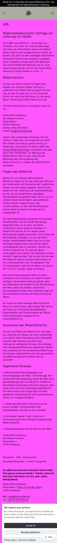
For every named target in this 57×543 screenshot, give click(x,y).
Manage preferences (30, 532)
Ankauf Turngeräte (36, 461)
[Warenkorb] (52, 13)
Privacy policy (10, 540)
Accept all (30, 525)
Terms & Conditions (27, 540)
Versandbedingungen (14, 461)
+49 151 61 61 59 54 (17, 499)
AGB (18, 457)
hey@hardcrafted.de (21, 130)
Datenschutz (29, 457)
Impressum (8, 457)
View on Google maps (29, 487)
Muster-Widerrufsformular (16, 149)
